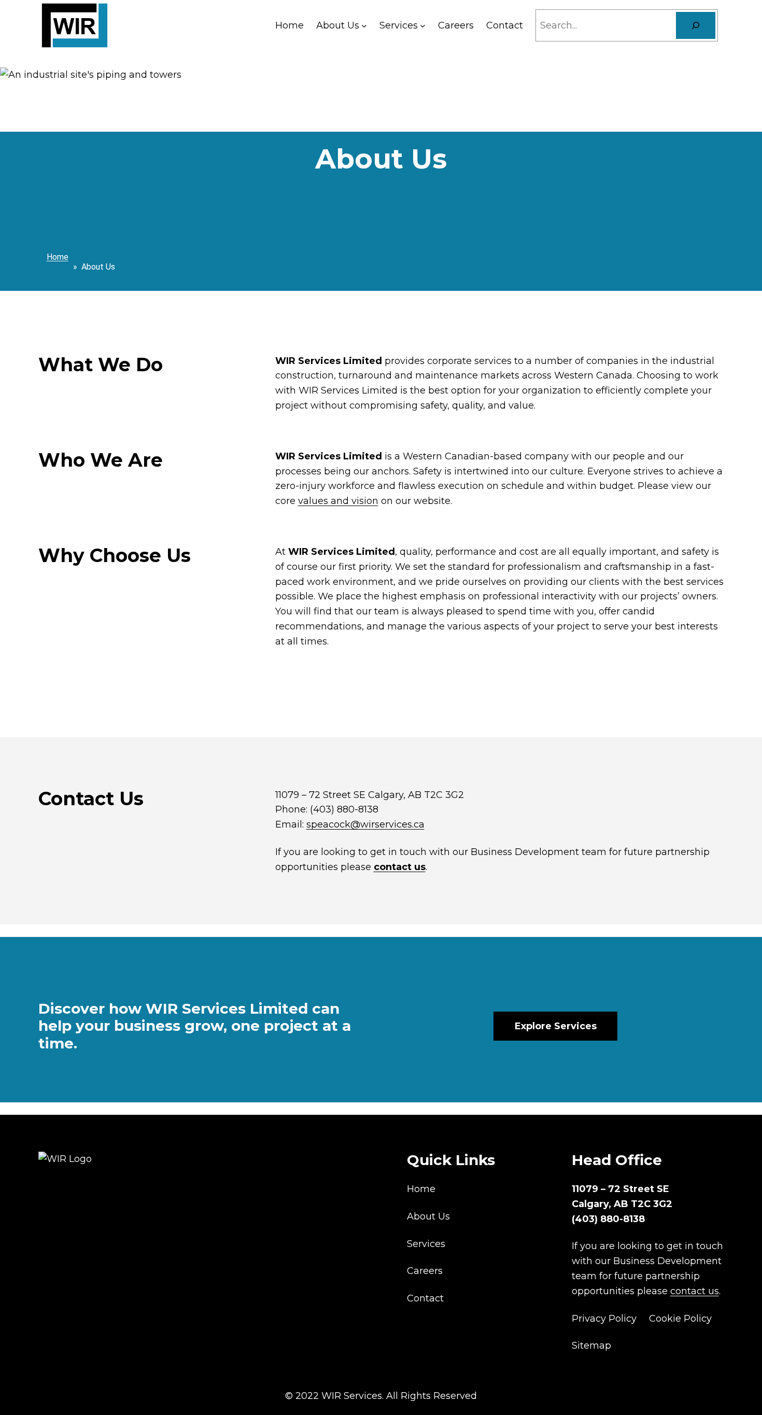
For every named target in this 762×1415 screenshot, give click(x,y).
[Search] (695, 25)
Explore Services (556, 1026)
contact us (400, 867)
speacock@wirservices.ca (365, 824)
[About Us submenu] (364, 26)
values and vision (338, 501)
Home (57, 257)
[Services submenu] (423, 26)
